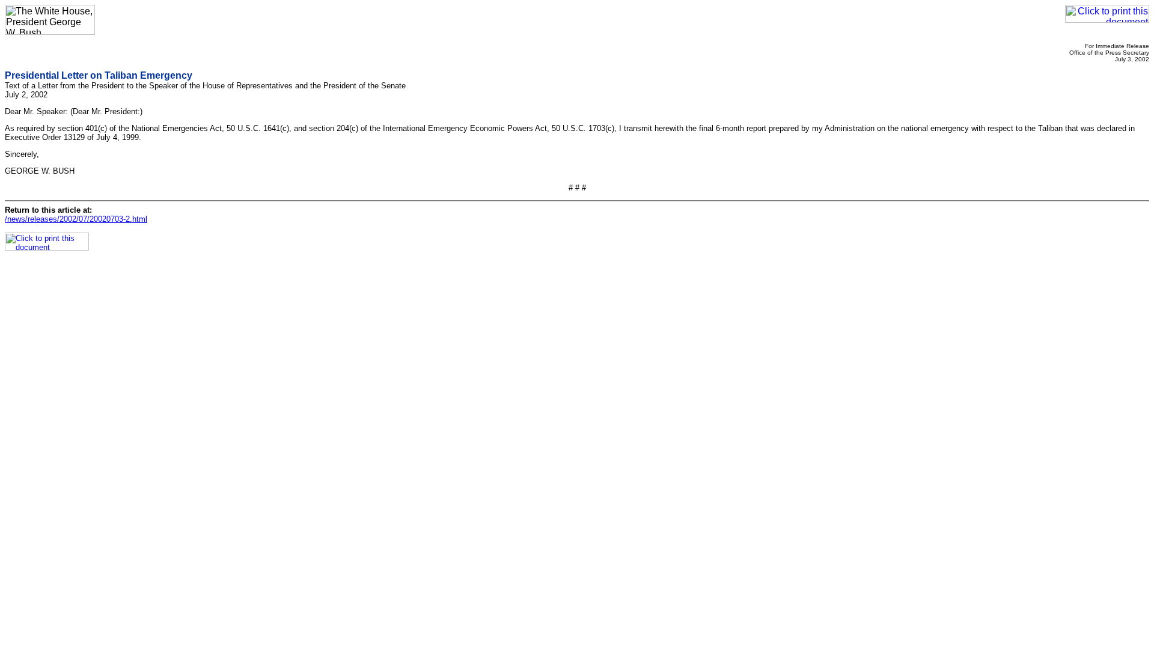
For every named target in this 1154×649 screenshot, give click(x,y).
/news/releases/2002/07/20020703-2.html (76, 219)
